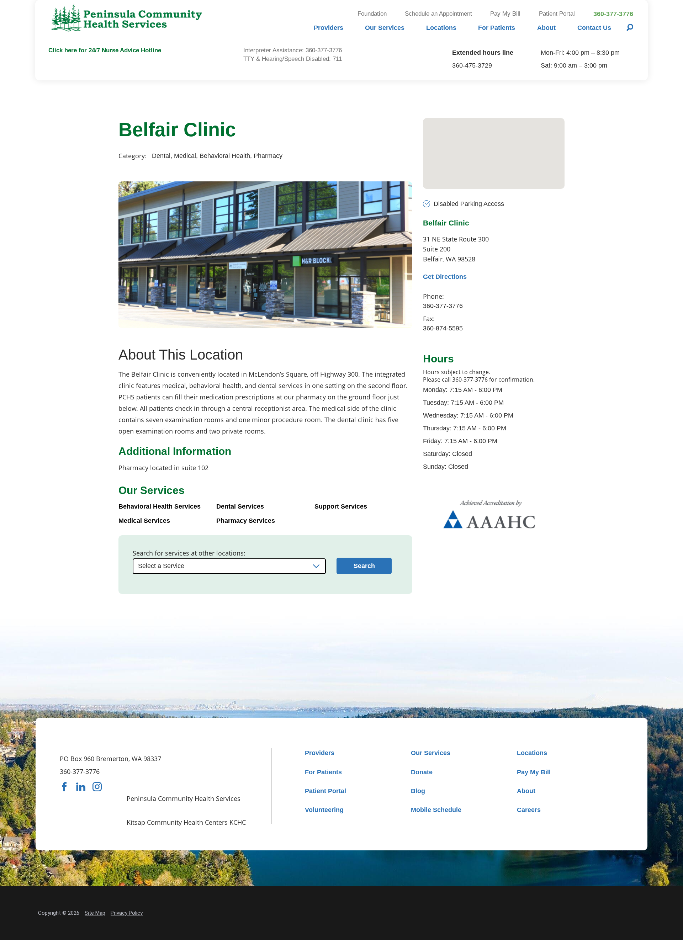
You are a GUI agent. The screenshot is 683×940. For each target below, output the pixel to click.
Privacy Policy (127, 913)
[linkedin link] (80, 786)
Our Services (384, 27)
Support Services (340, 506)
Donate (422, 772)
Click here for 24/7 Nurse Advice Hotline (104, 50)
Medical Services (144, 520)
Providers (328, 27)
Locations (441, 27)
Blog (418, 791)
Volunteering (324, 809)
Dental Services (240, 506)
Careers (529, 809)
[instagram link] (97, 786)
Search (364, 565)
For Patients (496, 27)
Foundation (372, 14)
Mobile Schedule (436, 809)
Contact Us (594, 27)
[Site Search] (630, 27)
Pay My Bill (505, 14)
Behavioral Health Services (159, 506)
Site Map (95, 913)
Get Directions (445, 276)
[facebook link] (64, 786)
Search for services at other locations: (189, 553)
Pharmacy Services (245, 520)
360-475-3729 (472, 65)
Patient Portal (557, 14)
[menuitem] (328, 27)
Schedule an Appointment (438, 14)
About (546, 27)
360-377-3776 (613, 14)
